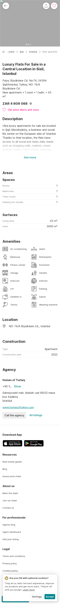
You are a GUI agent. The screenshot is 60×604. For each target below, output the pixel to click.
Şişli (22, 51)
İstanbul (10, 51)
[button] (30, 23)
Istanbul (33, 51)
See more (30, 157)
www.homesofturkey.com (18, 407)
